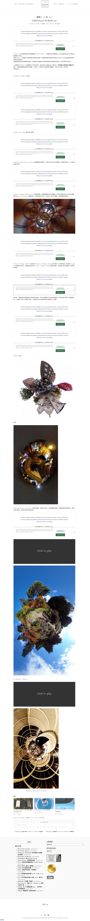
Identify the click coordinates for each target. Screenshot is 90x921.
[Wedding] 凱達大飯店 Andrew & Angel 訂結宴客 (29, 831)
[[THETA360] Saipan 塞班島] (44, 803)
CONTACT (61, 3)
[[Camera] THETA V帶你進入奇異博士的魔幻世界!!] (23, 803)
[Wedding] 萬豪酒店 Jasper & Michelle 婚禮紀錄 (60, 831)
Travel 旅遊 (53, 23)
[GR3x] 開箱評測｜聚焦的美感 (27, 891)
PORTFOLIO (29, 3)
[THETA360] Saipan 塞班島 (42, 810)
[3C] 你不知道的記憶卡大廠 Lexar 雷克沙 (30, 877)
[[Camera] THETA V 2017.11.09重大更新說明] (65, 803)
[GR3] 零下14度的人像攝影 (26, 866)
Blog (55, 3)
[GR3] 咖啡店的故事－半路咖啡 (27, 870)
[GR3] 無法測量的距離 (24, 868)
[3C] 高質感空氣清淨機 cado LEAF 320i (30, 873)
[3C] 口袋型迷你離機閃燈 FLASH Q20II (30, 862)
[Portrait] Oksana (24, 849)
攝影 (59, 23)
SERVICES (22, 3)
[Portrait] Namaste (24, 856)
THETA (47, 23)
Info (16, 3)
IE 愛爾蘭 (42, 23)
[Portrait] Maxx (23, 851)
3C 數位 (38, 23)
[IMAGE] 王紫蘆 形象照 (25, 881)
